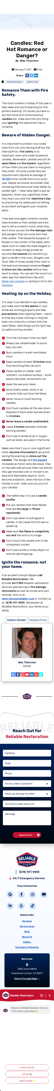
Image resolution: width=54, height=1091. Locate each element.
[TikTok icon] (41, 674)
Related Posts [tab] (38, 620)
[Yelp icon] (36, 674)
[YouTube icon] (27, 674)
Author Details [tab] (16, 620)
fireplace (7, 285)
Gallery (27, 942)
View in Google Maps (26, 978)
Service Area (27, 926)
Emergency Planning (27, 947)
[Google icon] (13, 674)
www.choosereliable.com (18, 598)
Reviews (27, 921)
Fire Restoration (14, 81)
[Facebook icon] (18, 674)
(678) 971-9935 (29, 872)
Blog (27, 931)
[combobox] (27, 783)
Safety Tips (32, 81)
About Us (27, 936)
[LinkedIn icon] (32, 674)
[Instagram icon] (22, 674)
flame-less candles (13, 281)
